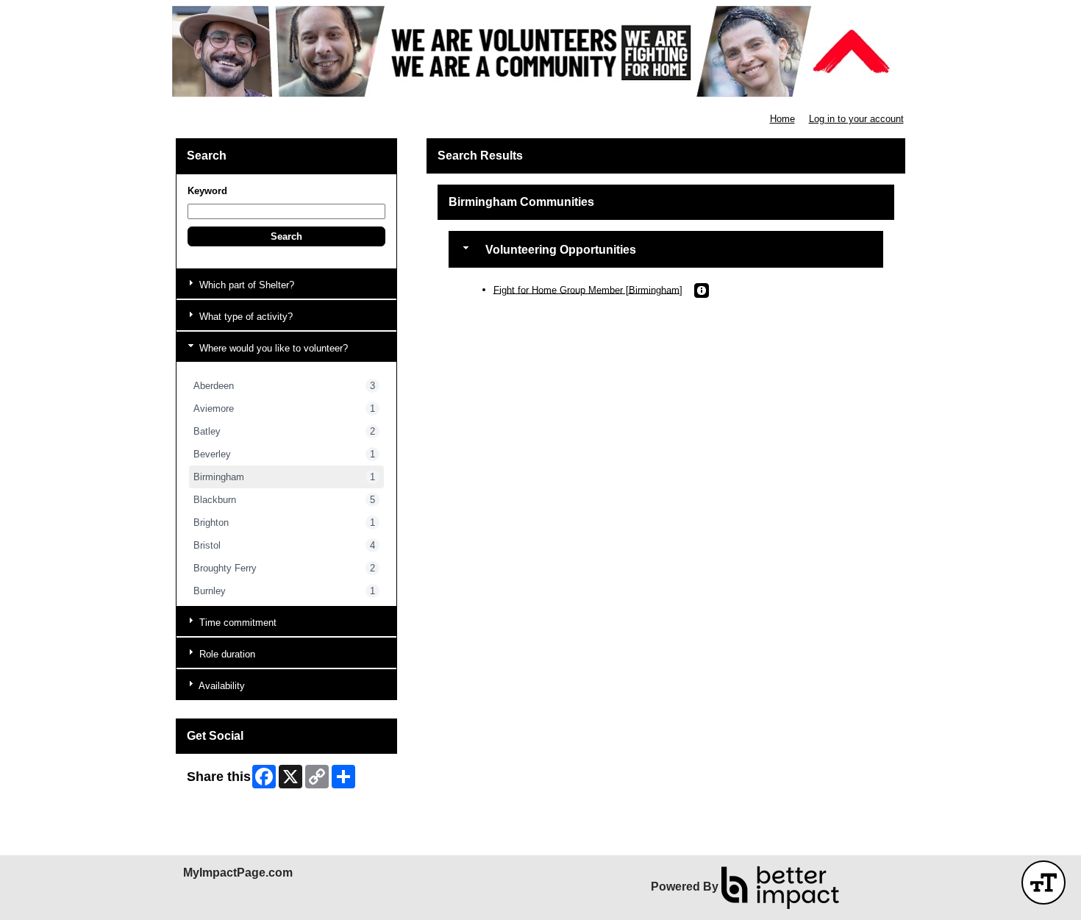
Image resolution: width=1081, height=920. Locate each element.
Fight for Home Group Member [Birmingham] (587, 289)
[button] (286, 236)
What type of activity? (244, 316)
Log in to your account (856, 118)
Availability (220, 685)
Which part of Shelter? (245, 284)
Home (782, 118)
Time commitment (236, 622)
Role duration (225, 654)
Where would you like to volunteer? (272, 348)
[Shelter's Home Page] (540, 51)
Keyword (207, 190)
